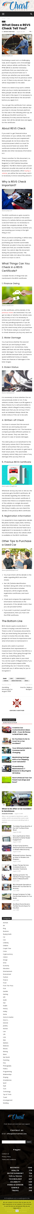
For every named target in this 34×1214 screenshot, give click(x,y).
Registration (16, 680)
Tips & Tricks (7, 1094)
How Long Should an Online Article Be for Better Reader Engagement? (21, 838)
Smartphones (7, 1080)
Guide (5, 1000)
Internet (5, 1023)
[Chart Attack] (17, 5)
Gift (4, 997)
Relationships (7, 1074)
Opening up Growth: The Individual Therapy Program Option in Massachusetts (21, 876)
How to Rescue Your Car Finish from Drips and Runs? (22, 780)
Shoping (5, 1077)
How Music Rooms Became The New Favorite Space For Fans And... (21, 906)
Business (6, 931)
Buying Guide (7, 934)
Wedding (5, 1103)
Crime (5, 951)
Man (4, 1040)
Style (4, 1086)
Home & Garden (8, 1017)
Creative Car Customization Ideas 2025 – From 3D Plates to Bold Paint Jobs (21, 731)
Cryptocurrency (8, 954)
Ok (17, 1211)
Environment (7, 974)
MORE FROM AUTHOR (10, 723)
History (5, 1008)
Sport (5, 1083)
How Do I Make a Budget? (26, 688)
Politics (5, 1069)
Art (4, 925)
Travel (5, 1097)
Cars (8, 18)
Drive (4, 963)
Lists (4, 1037)
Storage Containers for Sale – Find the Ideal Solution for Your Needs (22, 896)
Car (11, 678)
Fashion (5, 977)
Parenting (6, 1060)
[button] (3, 14)
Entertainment (7, 971)
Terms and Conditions (9, 1159)
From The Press (8, 986)
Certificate (20, 678)
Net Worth (6, 1057)
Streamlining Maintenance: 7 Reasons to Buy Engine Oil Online (21, 769)
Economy (6, 965)
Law (4, 1031)
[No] (32, 1207)
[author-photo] (17, 708)
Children (5, 945)
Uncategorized (7, 1100)
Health (5, 1006)
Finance (5, 980)
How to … (6, 1020)
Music (5, 1054)
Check (6, 680)
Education (6, 968)
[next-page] (6, 787)
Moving (5, 1051)
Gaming (5, 994)
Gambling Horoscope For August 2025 (7, 689)
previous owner (7, 313)
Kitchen (5, 1028)
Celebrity (6, 943)
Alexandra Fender (7, 813)
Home (3, 18)
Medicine (6, 1046)
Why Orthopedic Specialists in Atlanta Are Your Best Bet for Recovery (22, 886)
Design (5, 960)
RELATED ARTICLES (9, 720)
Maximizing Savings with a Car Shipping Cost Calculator (20, 759)
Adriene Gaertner (9, 31)
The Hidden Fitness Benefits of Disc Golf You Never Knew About (22, 828)
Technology (6, 1091)
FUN (4, 988)
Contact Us (5, 1154)
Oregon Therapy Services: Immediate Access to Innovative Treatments (21, 867)
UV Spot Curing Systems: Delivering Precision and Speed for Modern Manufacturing (22, 847)
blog (4, 928)
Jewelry (5, 1026)
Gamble (5, 991)
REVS (26, 680)
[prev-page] (3, 787)
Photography (7, 1066)
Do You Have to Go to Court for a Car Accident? (21, 741)
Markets (5, 1043)
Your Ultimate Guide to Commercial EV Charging (21, 750)
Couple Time (7, 948)
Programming (7, 1071)
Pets (4, 1063)
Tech (4, 1089)
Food (4, 983)
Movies (5, 1048)
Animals (5, 923)
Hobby (5, 1011)
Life (4, 1034)
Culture (5, 957)
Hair (4, 1003)
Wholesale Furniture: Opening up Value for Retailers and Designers (22, 857)
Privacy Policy (6, 1157)
